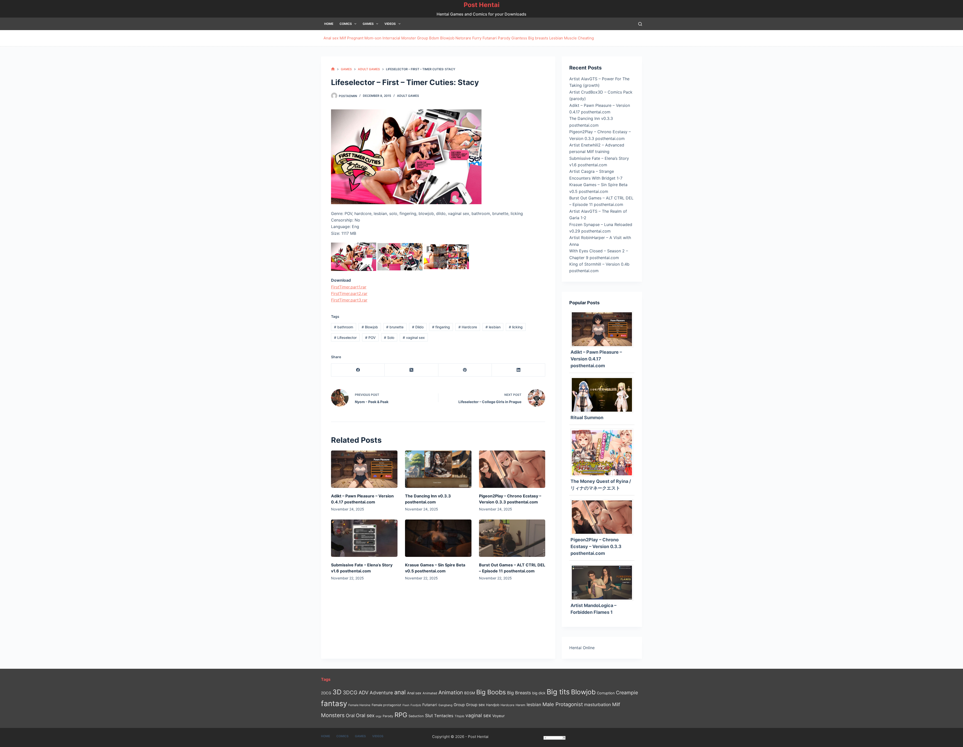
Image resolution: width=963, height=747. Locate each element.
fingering (441, 327)
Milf (343, 38)
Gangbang (445, 705)
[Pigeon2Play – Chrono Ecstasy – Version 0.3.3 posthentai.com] (512, 469)
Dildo (418, 327)
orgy (378, 716)
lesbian (493, 327)
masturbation (597, 704)
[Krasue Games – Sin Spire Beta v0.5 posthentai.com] (438, 538)
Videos (390, 24)
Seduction (416, 716)
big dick (538, 693)
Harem (520, 705)
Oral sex (365, 715)
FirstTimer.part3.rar (349, 300)
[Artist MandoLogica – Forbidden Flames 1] (604, 582)
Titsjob (459, 716)
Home (328, 24)
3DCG (350, 692)
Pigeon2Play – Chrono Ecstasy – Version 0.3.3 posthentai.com (596, 546)
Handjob (492, 705)
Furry (477, 38)
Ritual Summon (587, 417)
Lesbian (556, 38)
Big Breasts (519, 692)
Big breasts (538, 38)
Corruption (606, 693)
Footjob (416, 705)
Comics (346, 24)
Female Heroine (359, 705)
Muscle (570, 38)
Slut (429, 715)
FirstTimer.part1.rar (348, 286)
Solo (389, 337)
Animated (430, 693)
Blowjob (447, 38)
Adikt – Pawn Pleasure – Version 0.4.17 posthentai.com (596, 358)
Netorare (463, 38)
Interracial (391, 38)
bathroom (343, 327)
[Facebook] (358, 370)
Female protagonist (386, 705)
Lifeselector (345, 337)
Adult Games (408, 96)
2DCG (326, 693)
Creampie (627, 693)
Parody (504, 38)
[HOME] (333, 69)
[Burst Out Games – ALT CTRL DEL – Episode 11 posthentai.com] (512, 538)
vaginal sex (414, 337)
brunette (395, 327)
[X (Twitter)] (411, 370)
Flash (406, 705)
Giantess (519, 38)
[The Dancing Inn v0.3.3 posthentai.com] (438, 469)
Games (368, 24)
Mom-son (372, 38)
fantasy (334, 703)
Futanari (490, 38)
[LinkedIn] (518, 370)
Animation (450, 692)
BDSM (469, 693)
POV (370, 337)
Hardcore (467, 327)
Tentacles (443, 715)
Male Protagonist (562, 704)
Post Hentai (482, 5)
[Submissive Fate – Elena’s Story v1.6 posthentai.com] (364, 538)
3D (337, 692)
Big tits (558, 692)
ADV (363, 693)
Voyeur (498, 716)
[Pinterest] (465, 370)
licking (516, 327)
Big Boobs (491, 692)
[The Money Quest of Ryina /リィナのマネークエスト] (604, 452)
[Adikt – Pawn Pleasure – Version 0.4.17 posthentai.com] (364, 469)
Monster (408, 38)
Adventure (381, 693)
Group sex (475, 704)
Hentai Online (582, 647)
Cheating (586, 38)
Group (422, 38)
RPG (400, 715)
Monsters (333, 715)
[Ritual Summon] (604, 394)
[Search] (640, 24)
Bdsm (434, 38)
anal (400, 692)
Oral (350, 715)
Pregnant (355, 38)
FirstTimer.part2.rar (349, 293)
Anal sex (331, 38)
